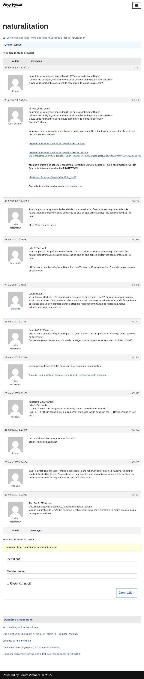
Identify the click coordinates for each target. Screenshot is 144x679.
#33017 (136, 393)
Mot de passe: (16, 571)
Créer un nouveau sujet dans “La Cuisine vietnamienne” (31, 647)
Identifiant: (13, 559)
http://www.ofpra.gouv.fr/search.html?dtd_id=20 (52, 177)
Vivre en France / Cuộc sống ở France (50, 38)
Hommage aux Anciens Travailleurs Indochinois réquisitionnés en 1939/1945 (42, 654)
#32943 (136, 321)
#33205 (136, 462)
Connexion (126, 592)
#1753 (136, 67)
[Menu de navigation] (136, 5)
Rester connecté (21, 583)
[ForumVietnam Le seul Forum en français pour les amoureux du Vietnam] (14, 5)
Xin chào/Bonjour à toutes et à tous (20, 627)
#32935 (136, 239)
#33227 (136, 494)
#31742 (136, 200)
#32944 (136, 357)
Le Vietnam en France (18, 38)
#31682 (136, 100)
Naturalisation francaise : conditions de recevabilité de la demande (72, 375)
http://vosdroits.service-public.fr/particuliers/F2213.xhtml (57, 143)
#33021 (136, 430)
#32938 (136, 285)
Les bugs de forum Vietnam (17, 640)
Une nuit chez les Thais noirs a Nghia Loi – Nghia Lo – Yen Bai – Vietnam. (40, 634)
